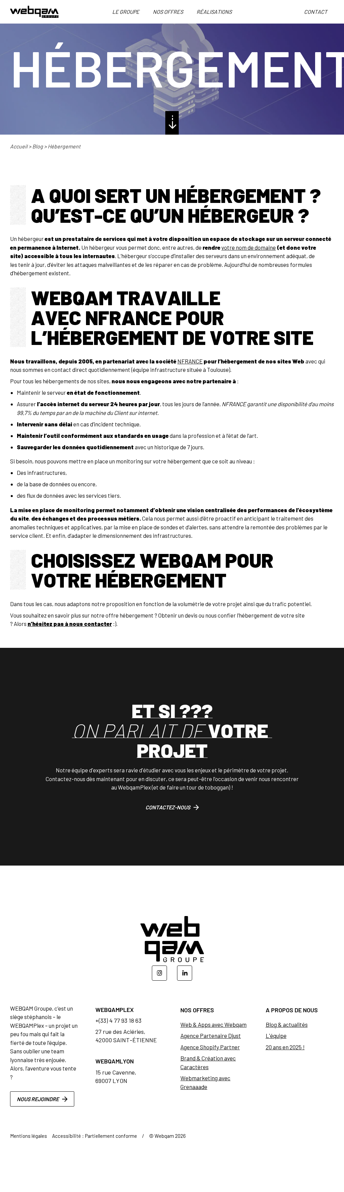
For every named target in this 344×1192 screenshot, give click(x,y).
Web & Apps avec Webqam (213, 1024)
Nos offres (168, 11)
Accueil (19, 146)
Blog (37, 146)
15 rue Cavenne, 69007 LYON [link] (115, 1076)
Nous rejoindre (38, 1099)
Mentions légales (28, 1136)
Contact (315, 11)
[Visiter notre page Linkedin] (184, 973)
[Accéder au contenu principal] (172, 123)
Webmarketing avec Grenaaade (205, 1082)
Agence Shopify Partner (210, 1047)
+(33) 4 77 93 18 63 (118, 1020)
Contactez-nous (167, 807)
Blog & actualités (287, 1024)
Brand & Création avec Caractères (208, 1062)
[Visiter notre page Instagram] (159, 973)
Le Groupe (125, 11)
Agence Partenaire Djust (210, 1035)
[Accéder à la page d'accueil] (34, 12)
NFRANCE (190, 361)
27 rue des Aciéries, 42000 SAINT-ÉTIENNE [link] (126, 1036)
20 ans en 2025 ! (285, 1047)
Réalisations (214, 11)
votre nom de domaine (248, 247)
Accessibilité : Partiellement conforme (94, 1136)
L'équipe (276, 1035)
